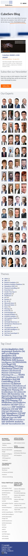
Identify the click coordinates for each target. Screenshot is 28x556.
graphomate (8, 294)
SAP (18, 404)
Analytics (15, 349)
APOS (6, 278)
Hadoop (16, 375)
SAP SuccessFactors (15, 424)
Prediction (9, 402)
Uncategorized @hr (10, 327)
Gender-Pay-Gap (9, 292)
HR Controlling (11, 380)
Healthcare (7, 295)
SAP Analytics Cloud (10, 318)
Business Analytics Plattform (13, 284)
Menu (24, 3)
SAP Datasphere (11, 413)
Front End (7, 290)
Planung (7, 309)
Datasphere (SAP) (9, 286)
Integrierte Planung (12, 390)
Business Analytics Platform (12, 358)
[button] (3, 553)
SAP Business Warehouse (12, 324)
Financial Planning (11, 374)
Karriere (6, 299)
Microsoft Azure (9, 303)
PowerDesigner (9, 312)
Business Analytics (10, 282)
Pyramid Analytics (9, 314)
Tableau (6, 335)
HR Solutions (11, 382)
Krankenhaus (9, 392)
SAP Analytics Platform (13, 408)
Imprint (4, 549)
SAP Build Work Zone (10, 322)
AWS (5, 280)
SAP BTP (7, 320)
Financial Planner (11, 372)
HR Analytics (13, 378)
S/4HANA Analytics (10, 316)
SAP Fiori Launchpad (10, 333)
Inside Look (19, 388)
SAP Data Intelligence (11, 329)
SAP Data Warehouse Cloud (14, 415)
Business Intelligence (13, 361)
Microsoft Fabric (9, 305)
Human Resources (11, 384)
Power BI (7, 310)
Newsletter (17, 394)
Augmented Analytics (13, 351)
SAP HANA (12, 418)
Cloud (11, 364)
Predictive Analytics (14, 403)
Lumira (21, 392)
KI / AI (6, 301)
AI (5, 349)
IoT (5, 297)
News (6, 307)
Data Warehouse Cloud (12, 367)
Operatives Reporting (14, 396)
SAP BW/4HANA (14, 411)
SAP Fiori (7, 331)
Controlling (10, 366)
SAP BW (6, 325)
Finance (7, 371)
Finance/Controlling (10, 288)
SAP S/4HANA (19, 420)
